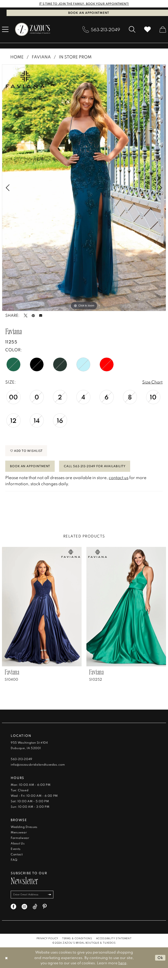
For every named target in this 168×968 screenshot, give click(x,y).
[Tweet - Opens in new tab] (25, 315)
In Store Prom (75, 56)
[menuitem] (101, 29)
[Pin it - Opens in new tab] (33, 315)
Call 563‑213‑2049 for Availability (94, 466)
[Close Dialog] (6, 957)
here (122, 963)
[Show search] (132, 29)
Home (17, 56)
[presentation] (42, 606)
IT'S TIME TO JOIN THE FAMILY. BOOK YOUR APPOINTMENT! (84, 4)
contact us (118, 477)
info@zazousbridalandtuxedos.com (38, 764)
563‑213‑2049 (21, 759)
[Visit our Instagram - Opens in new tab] (24, 906)
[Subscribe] (50, 894)
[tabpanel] (84, 188)
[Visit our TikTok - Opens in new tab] (35, 906)
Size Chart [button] (152, 382)
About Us (17, 843)
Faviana (41, 56)
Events (16, 849)
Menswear (19, 832)
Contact (17, 854)
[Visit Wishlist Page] (147, 29)
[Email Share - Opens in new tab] (40, 315)
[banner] (32, 29)
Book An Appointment (30, 466)
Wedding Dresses (24, 827)
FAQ (14, 860)
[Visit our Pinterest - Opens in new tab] (45, 906)
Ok (160, 957)
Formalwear (20, 838)
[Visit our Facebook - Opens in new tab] (13, 906)
